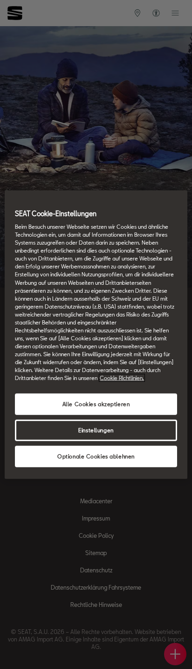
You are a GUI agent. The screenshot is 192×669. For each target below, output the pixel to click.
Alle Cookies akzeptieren (96, 404)
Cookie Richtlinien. (122, 378)
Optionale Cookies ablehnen (96, 456)
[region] (96, 334)
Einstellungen (95, 430)
